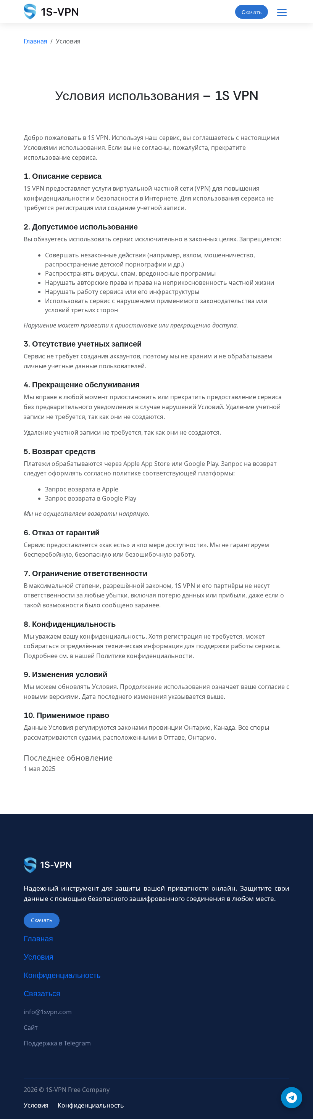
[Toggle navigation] (281, 12)
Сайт (31, 1027)
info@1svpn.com (48, 1012)
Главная (35, 41)
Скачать (251, 12)
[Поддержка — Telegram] (291, 1097)
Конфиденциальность (62, 975)
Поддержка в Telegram (57, 1043)
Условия (38, 957)
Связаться (42, 994)
